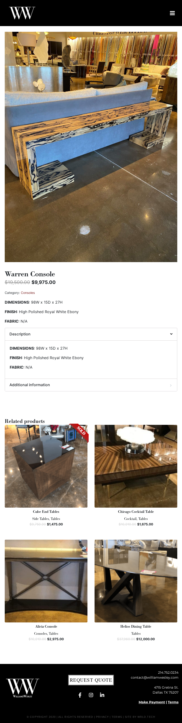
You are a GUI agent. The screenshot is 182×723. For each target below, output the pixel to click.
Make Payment (152, 702)
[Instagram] (91, 695)
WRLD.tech (146, 716)
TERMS (117, 716)
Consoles (28, 293)
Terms (173, 702)
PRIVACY (102, 716)
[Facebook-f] (80, 695)
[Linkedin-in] (102, 695)
